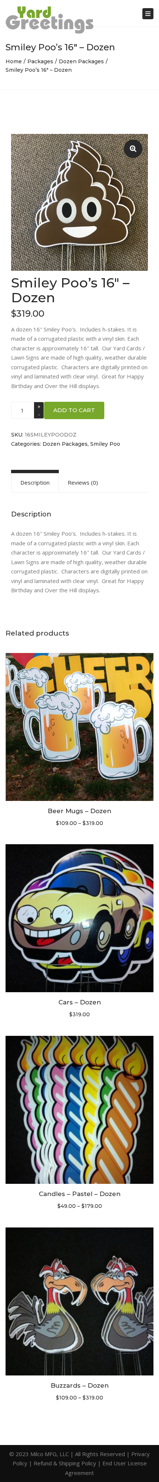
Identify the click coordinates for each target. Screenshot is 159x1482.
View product (79, 727)
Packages (40, 61)
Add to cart (74, 410)
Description (35, 482)
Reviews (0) (83, 482)
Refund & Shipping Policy (65, 1463)
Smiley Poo (105, 444)
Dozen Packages (81, 61)
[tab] (35, 482)
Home (14, 61)
